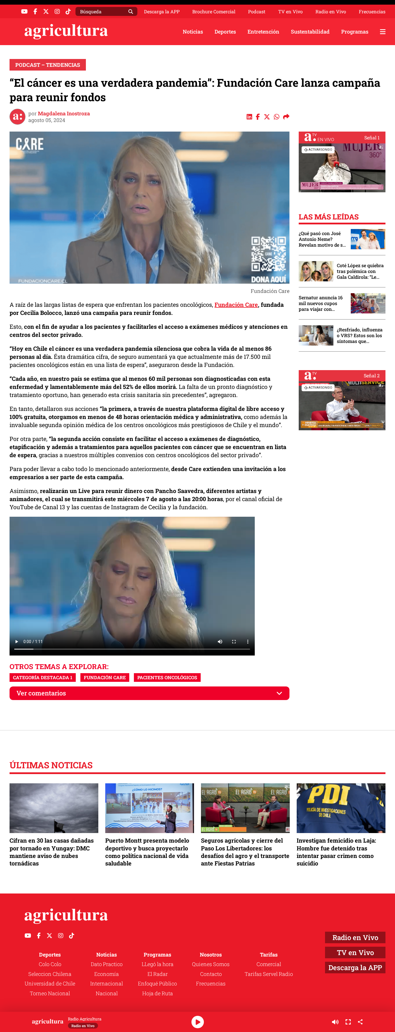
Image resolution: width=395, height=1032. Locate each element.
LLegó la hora (157, 964)
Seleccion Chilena (49, 973)
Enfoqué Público (157, 983)
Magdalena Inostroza (64, 113)
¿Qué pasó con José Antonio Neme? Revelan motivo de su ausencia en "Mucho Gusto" (322, 239)
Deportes (225, 31)
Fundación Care (236, 304)
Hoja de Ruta (157, 993)
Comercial (268, 964)
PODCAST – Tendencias (47, 64)
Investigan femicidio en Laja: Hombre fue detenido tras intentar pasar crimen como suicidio (336, 852)
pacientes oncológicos (167, 677)
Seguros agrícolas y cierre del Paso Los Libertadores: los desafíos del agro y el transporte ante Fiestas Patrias (245, 852)
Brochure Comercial (213, 11)
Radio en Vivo (330, 11)
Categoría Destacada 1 (42, 677)
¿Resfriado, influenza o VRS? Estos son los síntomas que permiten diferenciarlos (360, 335)
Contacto (211, 973)
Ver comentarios (41, 693)
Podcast (256, 11)
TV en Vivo (290, 11)
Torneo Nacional (50, 993)
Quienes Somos (211, 964)
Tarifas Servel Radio (269, 973)
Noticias (193, 31)
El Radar (157, 973)
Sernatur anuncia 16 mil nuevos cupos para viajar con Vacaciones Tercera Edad (321, 303)
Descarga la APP (162, 11)
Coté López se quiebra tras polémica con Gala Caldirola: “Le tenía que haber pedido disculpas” (360, 271)
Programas (354, 31)
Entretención (263, 31)
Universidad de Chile (50, 983)
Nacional (107, 993)
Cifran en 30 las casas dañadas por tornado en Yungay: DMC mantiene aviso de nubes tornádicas (52, 852)
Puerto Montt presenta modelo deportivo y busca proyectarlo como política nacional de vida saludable (147, 852)
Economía (106, 973)
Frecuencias (372, 11)
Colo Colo (50, 964)
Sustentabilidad (310, 31)
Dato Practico (107, 964)
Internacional (106, 983)
